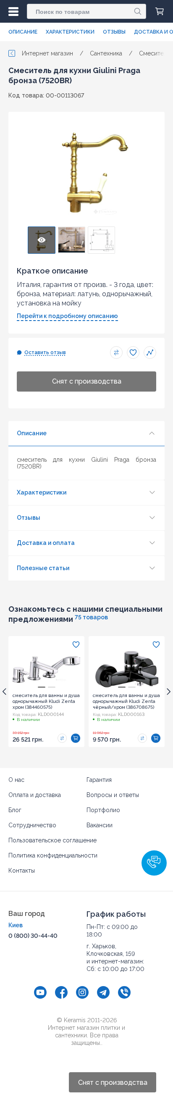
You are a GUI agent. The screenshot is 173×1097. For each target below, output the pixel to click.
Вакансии (99, 825)
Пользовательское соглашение (52, 840)
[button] (154, 863)
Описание (22, 32)
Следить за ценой (150, 352)
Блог (14, 810)
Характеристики (70, 32)
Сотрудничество (32, 825)
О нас (16, 779)
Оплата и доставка (34, 795)
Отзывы (114, 32)
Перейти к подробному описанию (67, 316)
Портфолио (103, 810)
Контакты (21, 870)
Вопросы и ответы (112, 795)
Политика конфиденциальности (52, 855)
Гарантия (99, 779)
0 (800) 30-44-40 (33, 935)
